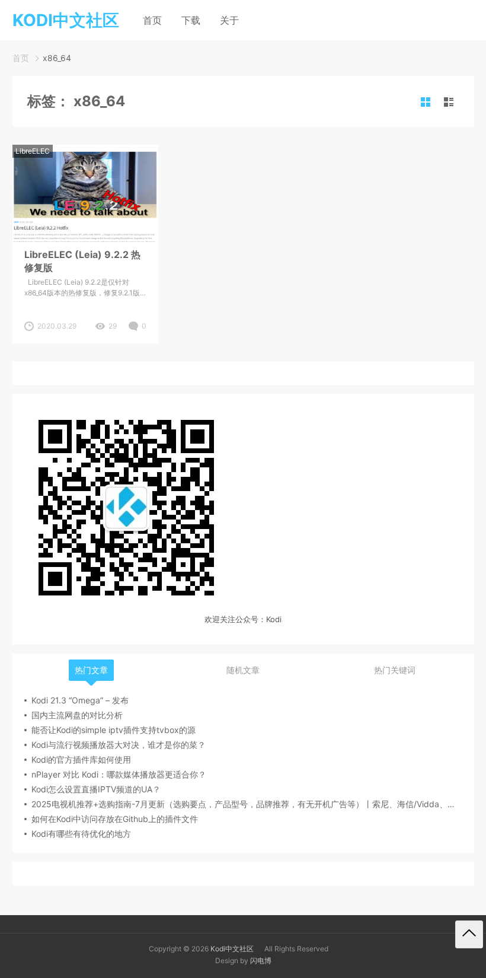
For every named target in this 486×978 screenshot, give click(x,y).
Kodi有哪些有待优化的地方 (81, 834)
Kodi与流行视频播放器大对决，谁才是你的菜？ (118, 745)
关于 (229, 20)
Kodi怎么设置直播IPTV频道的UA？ (96, 789)
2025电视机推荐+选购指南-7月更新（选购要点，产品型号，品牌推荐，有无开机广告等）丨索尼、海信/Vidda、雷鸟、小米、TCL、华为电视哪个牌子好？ (246, 804)
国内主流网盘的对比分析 (77, 715)
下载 (190, 20)
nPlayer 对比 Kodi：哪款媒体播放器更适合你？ (118, 774)
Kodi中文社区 (232, 948)
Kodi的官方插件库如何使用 (81, 759)
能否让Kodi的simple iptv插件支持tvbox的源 (113, 730)
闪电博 (260, 960)
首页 (152, 20)
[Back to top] (469, 934)
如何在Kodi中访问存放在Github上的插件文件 (114, 819)
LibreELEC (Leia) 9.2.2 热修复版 (82, 261)
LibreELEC (32, 150)
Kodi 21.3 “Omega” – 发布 (80, 700)
